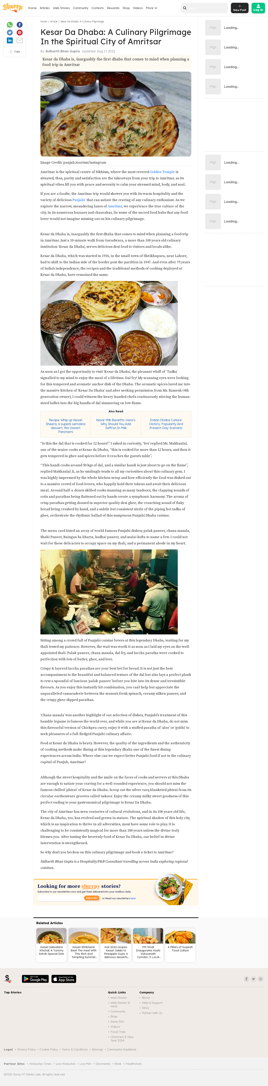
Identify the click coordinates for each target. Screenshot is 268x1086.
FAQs (145, 1008)
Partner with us (152, 1013)
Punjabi (79, 200)
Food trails (118, 1032)
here (133, 898)
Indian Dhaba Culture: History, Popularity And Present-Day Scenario (166, 424)
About (146, 997)
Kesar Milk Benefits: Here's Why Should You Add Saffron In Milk (115, 424)
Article (53, 21)
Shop (126, 8)
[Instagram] (260, 979)
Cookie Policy (49, 1049)
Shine (117, 1064)
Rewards (113, 8)
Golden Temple (162, 172)
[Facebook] (246, 979)
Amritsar (114, 206)
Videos (138, 8)
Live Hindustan (66, 1064)
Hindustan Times (40, 1064)
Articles (45, 8)
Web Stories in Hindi (120, 1004)
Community (80, 8)
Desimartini (103, 1064)
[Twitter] (253, 979)
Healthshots (134, 1064)
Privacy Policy (26, 1049)
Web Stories (61, 8)
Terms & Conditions (75, 1049)
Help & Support (152, 1003)
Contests (97, 8)
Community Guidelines (121, 1049)
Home (32, 8)
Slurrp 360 (117, 1021)
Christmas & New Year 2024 (122, 1038)
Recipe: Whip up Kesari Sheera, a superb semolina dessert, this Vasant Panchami (65, 426)
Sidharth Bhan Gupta (63, 51)
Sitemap (97, 1049)
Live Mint (85, 1064)
